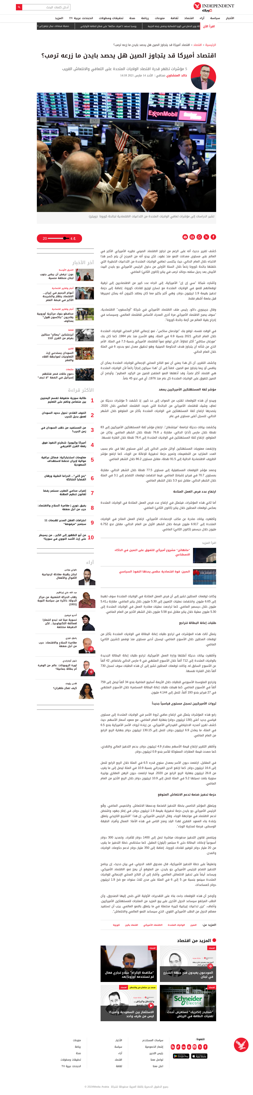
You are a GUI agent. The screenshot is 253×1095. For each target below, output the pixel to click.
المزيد (59, 18)
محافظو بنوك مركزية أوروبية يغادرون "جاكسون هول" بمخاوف (55, 317)
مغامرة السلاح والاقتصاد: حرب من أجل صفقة (58, 644)
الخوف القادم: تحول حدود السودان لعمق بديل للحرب (64, 414)
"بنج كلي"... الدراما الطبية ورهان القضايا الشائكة (65, 478)
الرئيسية (210, 45)
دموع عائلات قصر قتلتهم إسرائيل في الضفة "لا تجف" (56, 375)
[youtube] (189, 1047)
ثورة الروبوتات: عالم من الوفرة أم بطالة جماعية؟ (57, 667)
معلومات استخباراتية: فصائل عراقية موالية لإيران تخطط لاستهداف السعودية (63, 461)
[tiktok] (178, 1047)
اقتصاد (189, 18)
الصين (193, 925)
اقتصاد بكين (131, 925)
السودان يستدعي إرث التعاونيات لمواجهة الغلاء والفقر (58, 357)
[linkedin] (184, 1047)
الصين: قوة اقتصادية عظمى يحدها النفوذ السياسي (154, 571)
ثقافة (174, 18)
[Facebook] (205, 1047)
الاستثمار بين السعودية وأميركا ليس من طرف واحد (131, 1014)
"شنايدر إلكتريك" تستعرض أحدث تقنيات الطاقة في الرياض (190, 1014)
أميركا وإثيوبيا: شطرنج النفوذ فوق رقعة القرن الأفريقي (64, 444)
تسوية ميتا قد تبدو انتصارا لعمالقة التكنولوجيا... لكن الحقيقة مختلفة (60, 623)
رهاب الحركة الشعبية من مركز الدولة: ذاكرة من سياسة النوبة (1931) (57, 601)
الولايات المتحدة (176, 925)
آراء (202, 18)
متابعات (70, 369)
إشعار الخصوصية (154, 1046)
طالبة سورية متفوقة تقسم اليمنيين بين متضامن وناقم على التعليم (63, 400)
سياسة (215, 18)
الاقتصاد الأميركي (152, 925)
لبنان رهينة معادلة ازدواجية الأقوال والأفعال (59, 576)
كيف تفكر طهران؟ (65, 688)
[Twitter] (200, 1047)
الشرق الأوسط (66, 270)
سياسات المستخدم (152, 1040)
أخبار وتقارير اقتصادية (63, 288)
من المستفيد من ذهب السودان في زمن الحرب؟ (63, 429)
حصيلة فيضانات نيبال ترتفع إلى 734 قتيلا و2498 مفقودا (59, 26)
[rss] (173, 1047)
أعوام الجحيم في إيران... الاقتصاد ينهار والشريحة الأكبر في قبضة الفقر (58, 296)
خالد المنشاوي (176, 75)
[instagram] (195, 1047)
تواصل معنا (157, 1059)
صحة (132, 18)
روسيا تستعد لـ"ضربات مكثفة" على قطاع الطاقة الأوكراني (127, 26)
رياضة (145, 18)
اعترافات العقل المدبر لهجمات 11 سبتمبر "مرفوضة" (65, 522)
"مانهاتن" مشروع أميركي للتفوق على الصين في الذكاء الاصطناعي (152, 552)
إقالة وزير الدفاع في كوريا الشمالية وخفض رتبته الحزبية (193, 26)
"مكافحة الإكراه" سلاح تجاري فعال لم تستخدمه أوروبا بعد (129, 975)
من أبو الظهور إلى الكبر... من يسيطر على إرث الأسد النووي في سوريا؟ (62, 537)
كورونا (116, 925)
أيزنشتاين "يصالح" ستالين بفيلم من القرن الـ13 (57, 336)
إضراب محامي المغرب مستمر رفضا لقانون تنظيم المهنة (64, 492)
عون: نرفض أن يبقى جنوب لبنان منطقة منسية (57, 276)
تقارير (71, 349)
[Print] (185, 237)
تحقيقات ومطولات (111, 18)
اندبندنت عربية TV (81, 18)
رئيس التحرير (156, 1053)
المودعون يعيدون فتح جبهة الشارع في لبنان (188, 975)
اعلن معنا (158, 1066)
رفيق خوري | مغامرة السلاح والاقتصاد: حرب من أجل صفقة (62, 507)
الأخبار (230, 18)
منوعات (160, 18)
